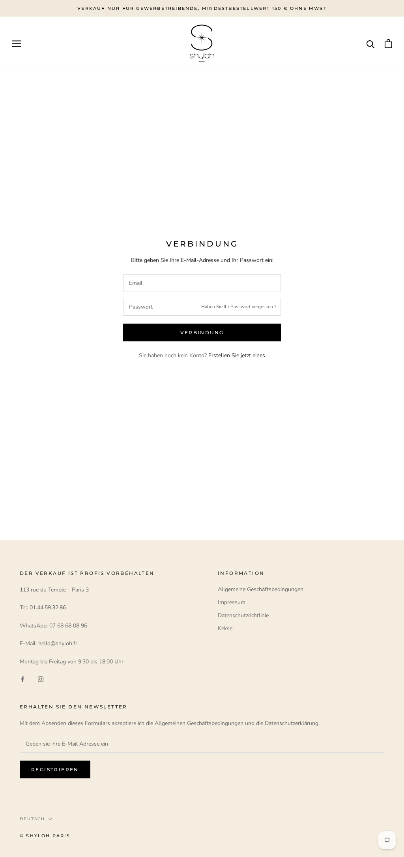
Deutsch (32, 818)
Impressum (231, 602)
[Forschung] (371, 44)
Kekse (225, 628)
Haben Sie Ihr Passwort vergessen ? (238, 306)
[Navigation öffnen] (16, 43)
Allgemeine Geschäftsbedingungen (260, 589)
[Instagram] (40, 678)
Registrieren (55, 769)
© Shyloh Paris (45, 835)
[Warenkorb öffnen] (388, 43)
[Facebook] (22, 678)
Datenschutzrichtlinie (243, 615)
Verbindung (202, 332)
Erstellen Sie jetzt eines (236, 355)
